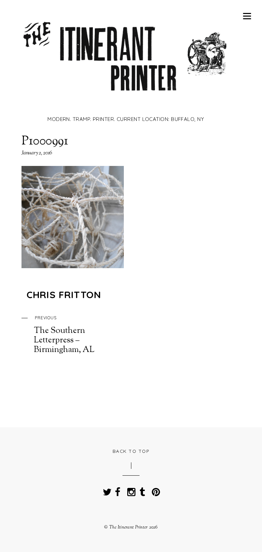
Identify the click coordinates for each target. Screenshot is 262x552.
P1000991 (45, 141)
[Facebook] (117, 490)
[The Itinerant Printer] (125, 101)
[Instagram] (130, 490)
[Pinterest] (154, 490)
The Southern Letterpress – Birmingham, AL (64, 335)
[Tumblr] (142, 490)
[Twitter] (105, 490)
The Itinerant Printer (128, 527)
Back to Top (131, 451)
